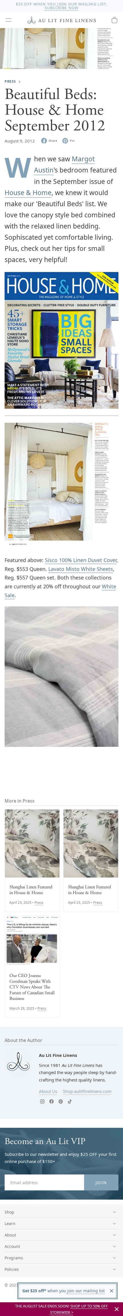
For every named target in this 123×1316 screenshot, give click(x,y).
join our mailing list (85, 1290)
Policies (12, 1269)
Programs (14, 1258)
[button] (8, 20)
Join (101, 1182)
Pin (72, 140)
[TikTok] (69, 1101)
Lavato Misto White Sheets (80, 568)
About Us (48, 1091)
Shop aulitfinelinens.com (87, 1091)
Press (10, 81)
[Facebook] (51, 1101)
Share (53, 140)
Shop (9, 1212)
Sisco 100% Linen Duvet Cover (80, 560)
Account (12, 1246)
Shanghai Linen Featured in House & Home (30, 890)
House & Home (28, 192)
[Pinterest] (60, 1101)
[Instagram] (42, 1101)
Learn (10, 1223)
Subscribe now (62, 7)
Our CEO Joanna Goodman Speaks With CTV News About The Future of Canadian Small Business (32, 987)
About (10, 1235)
